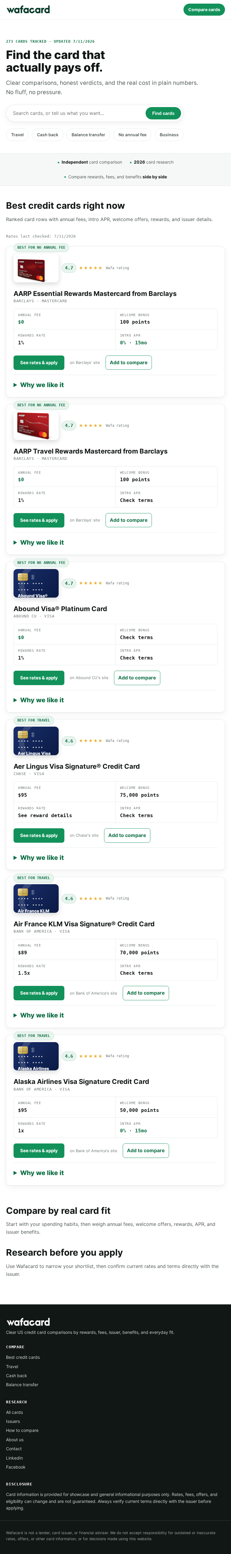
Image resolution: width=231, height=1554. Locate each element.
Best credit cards (23, 1357)
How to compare (22, 1430)
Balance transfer (88, 134)
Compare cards (204, 9)
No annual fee (132, 134)
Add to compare (129, 362)
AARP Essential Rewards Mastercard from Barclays (95, 293)
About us (14, 1439)
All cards (14, 1412)
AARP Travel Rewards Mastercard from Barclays (91, 451)
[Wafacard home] (28, 9)
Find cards (163, 113)
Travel (17, 134)
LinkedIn (14, 1457)
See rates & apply (39, 362)
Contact (14, 1448)
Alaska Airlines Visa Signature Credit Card (81, 1081)
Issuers (13, 1421)
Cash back (47, 134)
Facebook (16, 1466)
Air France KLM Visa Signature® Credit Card (84, 924)
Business (169, 134)
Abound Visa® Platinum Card (60, 609)
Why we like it (42, 385)
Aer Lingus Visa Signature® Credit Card (77, 766)
